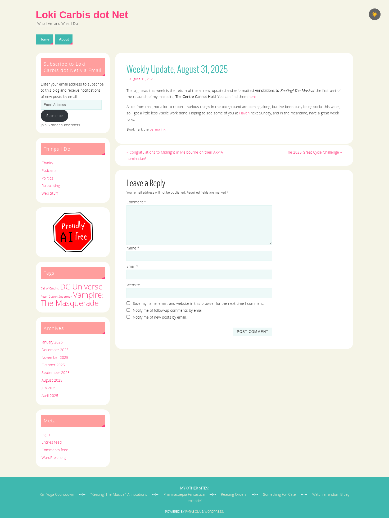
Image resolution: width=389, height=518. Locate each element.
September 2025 (56, 372)
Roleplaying (51, 185)
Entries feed (52, 442)
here (252, 96)
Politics (47, 178)
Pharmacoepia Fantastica (184, 494)
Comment (136, 201)
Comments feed (55, 449)
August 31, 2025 (142, 79)
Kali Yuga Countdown (57, 494)
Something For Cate (279, 494)
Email (132, 266)
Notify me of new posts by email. (160, 317)
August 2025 (52, 380)
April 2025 (50, 395)
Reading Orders (234, 494)
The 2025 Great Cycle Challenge (314, 152)
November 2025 (55, 357)
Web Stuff (50, 193)
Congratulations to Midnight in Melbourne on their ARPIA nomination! (174, 155)
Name (132, 248)
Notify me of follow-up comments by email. (168, 310)
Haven (244, 112)
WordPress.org (54, 457)
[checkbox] (375, 14)
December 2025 (55, 349)
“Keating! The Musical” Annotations (119, 494)
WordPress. (214, 511)
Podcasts (49, 170)
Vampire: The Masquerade (72, 298)
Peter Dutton (49, 296)
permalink (158, 129)
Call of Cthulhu (50, 288)
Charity (47, 162)
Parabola (193, 511)
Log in (46, 434)
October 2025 (53, 364)
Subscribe (54, 115)
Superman (65, 296)
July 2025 (49, 387)
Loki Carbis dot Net (82, 15)
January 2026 (52, 342)
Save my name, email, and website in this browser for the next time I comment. (198, 303)
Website (133, 284)
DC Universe (81, 286)
